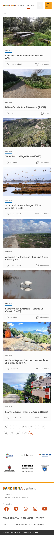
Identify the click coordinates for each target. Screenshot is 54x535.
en (32, 5)
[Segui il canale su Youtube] (44, 509)
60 (25, 427)
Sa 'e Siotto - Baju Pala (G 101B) (23, 156)
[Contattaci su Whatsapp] (25, 509)
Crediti (6, 524)
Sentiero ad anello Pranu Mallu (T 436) (25, 56)
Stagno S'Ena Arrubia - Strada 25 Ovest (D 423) (24, 310)
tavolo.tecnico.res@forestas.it (15, 497)
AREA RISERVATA (11, 518)
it (28, 5)
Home (5, 14)
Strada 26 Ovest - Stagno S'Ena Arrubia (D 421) (23, 206)
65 (12, 433)
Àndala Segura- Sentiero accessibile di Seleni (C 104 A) (26, 361)
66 (18, 433)
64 (6, 433)
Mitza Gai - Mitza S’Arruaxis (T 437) (25, 107)
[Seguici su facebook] (6, 509)
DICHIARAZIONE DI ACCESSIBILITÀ (28, 524)
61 (31, 427)
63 (43, 427)
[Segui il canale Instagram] (35, 509)
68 (31, 433)
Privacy (39, 518)
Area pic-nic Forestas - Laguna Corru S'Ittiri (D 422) (27, 258)
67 (25, 433)
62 (37, 427)
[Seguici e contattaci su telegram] (16, 509)
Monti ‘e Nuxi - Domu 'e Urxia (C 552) (26, 411)
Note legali (27, 518)
